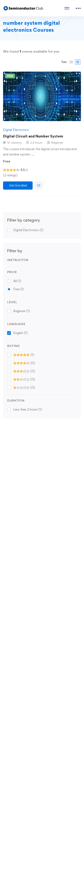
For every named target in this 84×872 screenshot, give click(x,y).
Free (18, 289)
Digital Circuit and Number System (33, 136)
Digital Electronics (28, 230)
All (17, 281)
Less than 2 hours (27, 409)
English (20, 333)
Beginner (21, 311)
